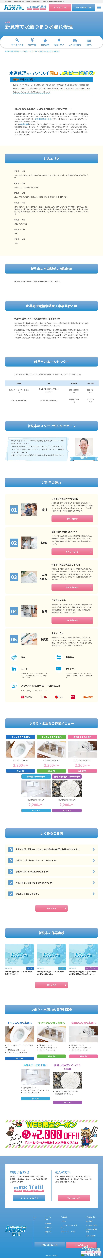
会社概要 (89, 1221)
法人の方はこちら (60, 7)
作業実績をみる (72, 620)
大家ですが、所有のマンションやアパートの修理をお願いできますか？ (48, 849)
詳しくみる (51, 985)
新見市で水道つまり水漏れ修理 (49, 51)
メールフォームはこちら (29, 1198)
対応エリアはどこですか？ (28, 893)
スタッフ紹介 (91, 1236)
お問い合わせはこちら (84, 7)
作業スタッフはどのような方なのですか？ (35, 882)
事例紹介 (48, 1227)
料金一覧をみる (72, 587)
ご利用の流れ (91, 1217)
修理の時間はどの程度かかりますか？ (33, 871)
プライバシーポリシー (69, 1231)
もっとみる (51, 908)
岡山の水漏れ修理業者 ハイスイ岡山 (16, 51)
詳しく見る (21, 771)
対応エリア (33, 51)
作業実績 (64, 1217)
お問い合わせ (72, 518)
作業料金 (48, 1223)
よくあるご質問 (91, 1225)
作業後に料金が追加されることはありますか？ (37, 860)
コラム (63, 1221)
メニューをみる (72, 551)
